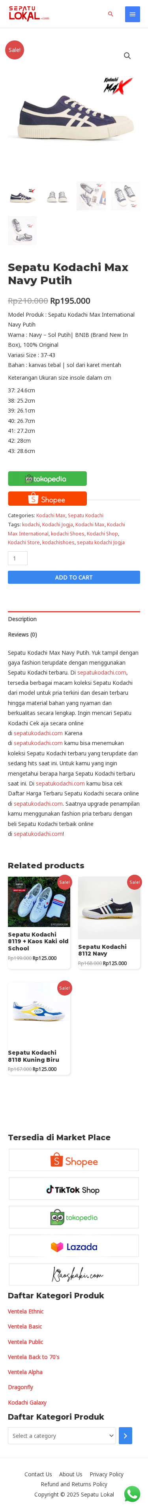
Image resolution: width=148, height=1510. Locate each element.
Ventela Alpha (25, 1372)
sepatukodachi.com (101, 672)
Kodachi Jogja (57, 524)
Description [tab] (22, 619)
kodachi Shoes (67, 533)
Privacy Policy (107, 1474)
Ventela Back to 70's (34, 1357)
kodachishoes (58, 542)
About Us (70, 1474)
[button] (127, 56)
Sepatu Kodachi (85, 515)
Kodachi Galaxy (27, 1402)
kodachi (31, 524)
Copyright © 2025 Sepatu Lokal (74, 1494)
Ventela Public (25, 1342)
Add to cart (74, 577)
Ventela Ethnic (25, 1311)
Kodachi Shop (102, 533)
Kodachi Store (24, 542)
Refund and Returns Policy (74, 1484)
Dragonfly (20, 1387)
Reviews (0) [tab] (22, 634)
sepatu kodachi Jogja (101, 542)
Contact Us (38, 1474)
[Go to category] (125, 1435)
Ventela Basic (25, 1326)
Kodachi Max (51, 515)
